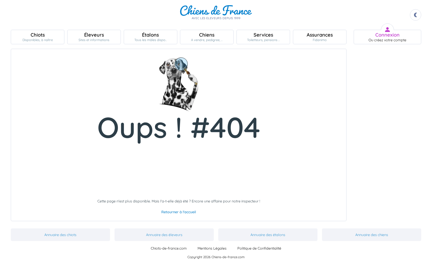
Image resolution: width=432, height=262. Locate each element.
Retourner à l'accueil (178, 212)
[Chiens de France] (216, 15)
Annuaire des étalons (267, 234)
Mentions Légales (212, 248)
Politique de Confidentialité (259, 248)
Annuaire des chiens (371, 234)
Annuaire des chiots (60, 234)
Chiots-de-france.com (169, 248)
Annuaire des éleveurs (164, 234)
